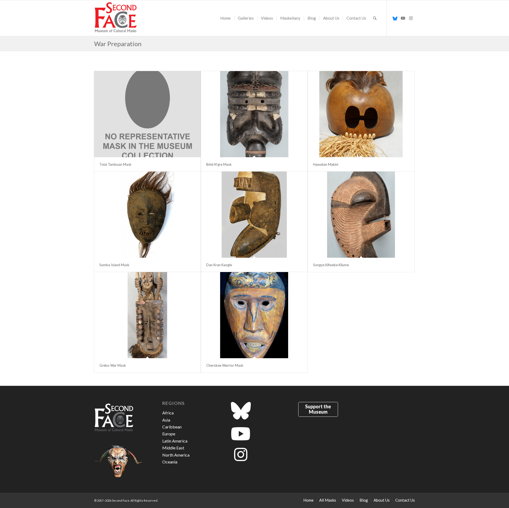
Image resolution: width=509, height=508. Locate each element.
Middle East (173, 447)
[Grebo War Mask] (147, 315)
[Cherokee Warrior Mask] (254, 315)
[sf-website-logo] (116, 18)
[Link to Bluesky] (395, 18)
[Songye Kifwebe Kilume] (361, 215)
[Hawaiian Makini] (361, 114)
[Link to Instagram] (411, 18)
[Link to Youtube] (403, 18)
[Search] (375, 18)
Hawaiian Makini (325, 164)
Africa (168, 412)
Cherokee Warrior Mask (224, 365)
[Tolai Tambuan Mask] (147, 114)
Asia (166, 419)
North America (176, 454)
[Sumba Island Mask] (147, 215)
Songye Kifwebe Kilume (331, 265)
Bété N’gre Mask (219, 164)
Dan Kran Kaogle (219, 265)
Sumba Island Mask (114, 265)
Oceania (169, 461)
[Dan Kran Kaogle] (254, 215)
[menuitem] (225, 18)
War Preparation (118, 43)
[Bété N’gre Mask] (254, 114)
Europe (168, 433)
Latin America (174, 440)
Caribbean (172, 426)
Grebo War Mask (112, 365)
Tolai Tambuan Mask (115, 164)
